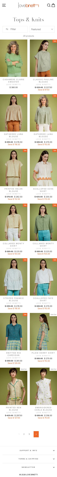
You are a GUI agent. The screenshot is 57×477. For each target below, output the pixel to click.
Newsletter (28, 467)
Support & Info (28, 450)
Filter (13, 29)
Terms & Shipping (28, 459)
